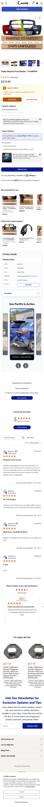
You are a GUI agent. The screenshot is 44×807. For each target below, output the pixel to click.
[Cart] (41, 3)
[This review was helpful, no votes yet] (35, 483)
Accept (21, 792)
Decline (21, 797)
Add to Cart (22, 169)
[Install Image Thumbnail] (23, 63)
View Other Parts (31, 99)
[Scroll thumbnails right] (41, 63)
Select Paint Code (9, 146)
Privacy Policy (30, 786)
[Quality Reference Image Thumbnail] (32, 63)
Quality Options (9, 106)
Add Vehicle (12, 99)
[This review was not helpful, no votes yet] (38, 483)
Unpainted (7, 142)
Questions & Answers (22, 383)
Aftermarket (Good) (10, 110)
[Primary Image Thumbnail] (5, 63)
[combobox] (33, 443)
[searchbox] (12, 437)
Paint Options (8, 131)
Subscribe (32, 725)
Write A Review (22, 427)
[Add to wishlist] (40, 18)
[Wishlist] (37, 3)
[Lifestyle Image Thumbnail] (14, 63)
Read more (19, 475)
